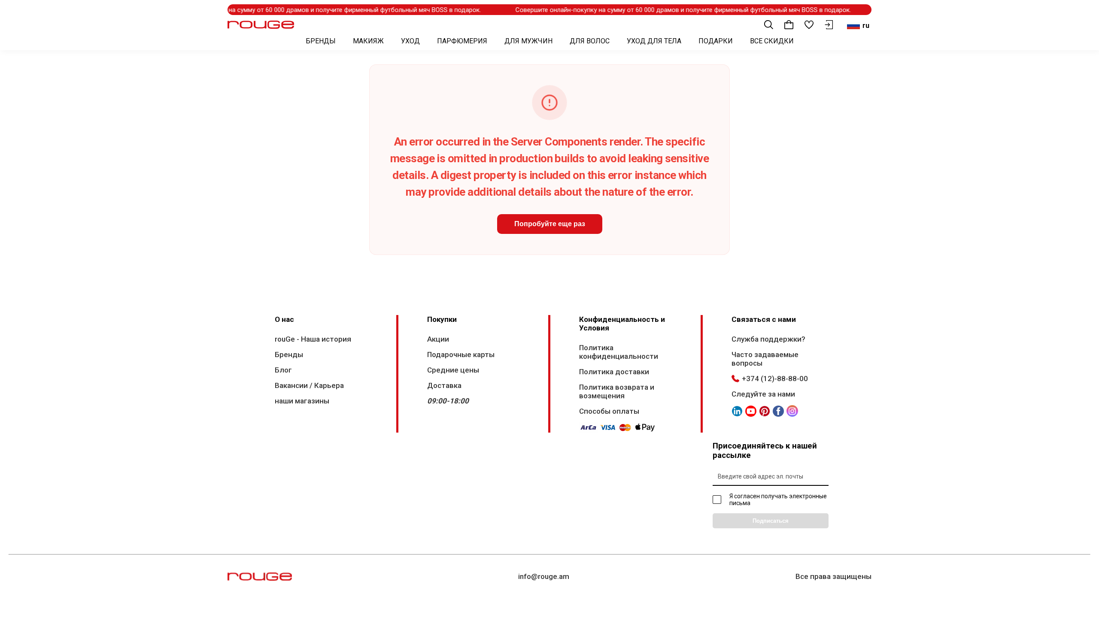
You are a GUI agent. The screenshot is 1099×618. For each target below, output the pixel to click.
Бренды (289, 354)
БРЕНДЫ (321, 41)
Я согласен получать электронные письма (778, 499)
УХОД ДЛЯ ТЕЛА (654, 41)
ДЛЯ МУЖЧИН (528, 41)
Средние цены (453, 370)
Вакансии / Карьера (309, 385)
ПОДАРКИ (715, 41)
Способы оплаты (609, 411)
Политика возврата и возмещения (616, 391)
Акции (438, 339)
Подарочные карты (461, 354)
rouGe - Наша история (313, 339)
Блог (283, 370)
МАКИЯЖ (368, 41)
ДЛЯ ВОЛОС (590, 41)
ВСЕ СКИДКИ (772, 41)
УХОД (410, 41)
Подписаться (771, 521)
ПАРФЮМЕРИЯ (462, 41)
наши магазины (302, 401)
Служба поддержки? (768, 339)
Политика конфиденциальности (618, 351)
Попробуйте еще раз (549, 223)
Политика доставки (614, 371)
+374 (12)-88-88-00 (775, 378)
